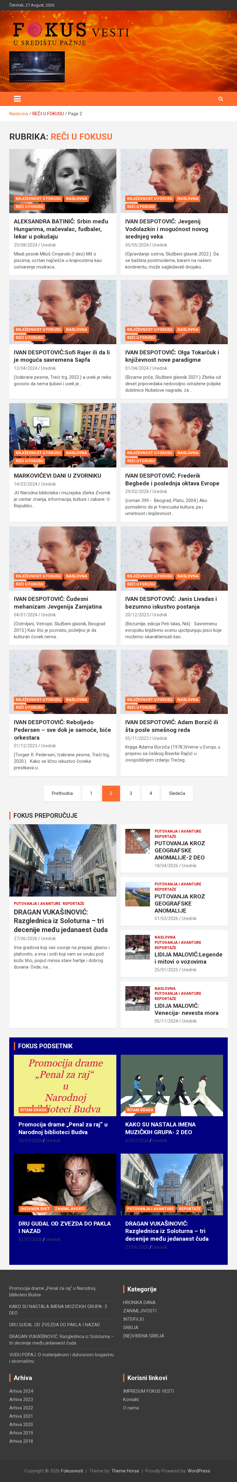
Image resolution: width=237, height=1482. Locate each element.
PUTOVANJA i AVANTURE (37, 903)
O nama (131, 1408)
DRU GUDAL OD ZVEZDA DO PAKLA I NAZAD (54, 1325)
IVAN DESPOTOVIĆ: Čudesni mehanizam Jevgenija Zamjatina (58, 602)
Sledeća (177, 793)
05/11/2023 (137, 738)
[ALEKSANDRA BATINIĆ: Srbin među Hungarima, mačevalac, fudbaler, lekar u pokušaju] (63, 181)
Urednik (48, 245)
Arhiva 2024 (21, 1391)
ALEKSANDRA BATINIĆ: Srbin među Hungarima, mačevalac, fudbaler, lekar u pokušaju (61, 229)
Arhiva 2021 (21, 1416)
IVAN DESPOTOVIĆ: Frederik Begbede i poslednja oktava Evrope (172, 479)
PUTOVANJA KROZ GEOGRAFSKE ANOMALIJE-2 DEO (180, 850)
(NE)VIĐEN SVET (35, 1209)
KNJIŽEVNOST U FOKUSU (38, 198)
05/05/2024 (137, 245)
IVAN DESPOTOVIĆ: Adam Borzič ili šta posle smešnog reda (171, 726)
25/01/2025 (166, 969)
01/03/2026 (166, 918)
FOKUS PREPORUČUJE (45, 815)
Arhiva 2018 (21, 1441)
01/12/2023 (25, 745)
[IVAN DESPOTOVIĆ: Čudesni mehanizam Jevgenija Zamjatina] (63, 558)
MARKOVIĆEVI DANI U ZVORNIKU (57, 475)
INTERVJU (133, 1319)
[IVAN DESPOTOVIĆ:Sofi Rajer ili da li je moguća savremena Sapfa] (63, 312)
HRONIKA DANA (139, 1302)
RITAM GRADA (33, 1110)
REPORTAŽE (73, 903)
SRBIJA (130, 1327)
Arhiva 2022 (21, 1408)
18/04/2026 (166, 865)
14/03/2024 (25, 484)
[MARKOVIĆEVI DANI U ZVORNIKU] (63, 435)
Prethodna (62, 793)
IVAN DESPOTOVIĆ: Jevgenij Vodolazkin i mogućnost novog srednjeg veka (166, 229)
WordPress (199, 1471)
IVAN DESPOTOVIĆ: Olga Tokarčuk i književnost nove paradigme (172, 356)
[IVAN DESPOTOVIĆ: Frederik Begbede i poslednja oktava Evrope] (174, 435)
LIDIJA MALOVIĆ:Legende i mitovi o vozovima (188, 958)
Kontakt (131, 1399)
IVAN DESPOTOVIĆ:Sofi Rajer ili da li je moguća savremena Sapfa (62, 356)
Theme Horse (125, 1471)
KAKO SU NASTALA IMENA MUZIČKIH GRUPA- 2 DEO (160, 1128)
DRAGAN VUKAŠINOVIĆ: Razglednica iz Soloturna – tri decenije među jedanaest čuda (61, 921)
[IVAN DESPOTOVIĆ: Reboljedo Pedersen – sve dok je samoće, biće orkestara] (63, 681)
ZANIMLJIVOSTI (70, 1209)
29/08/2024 (25, 245)
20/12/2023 (137, 614)
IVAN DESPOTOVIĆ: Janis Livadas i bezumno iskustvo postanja (171, 602)
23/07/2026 (30, 1140)
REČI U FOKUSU (29, 207)
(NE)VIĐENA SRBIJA (143, 1336)
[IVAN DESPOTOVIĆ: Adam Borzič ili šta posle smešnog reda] (174, 681)
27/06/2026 (25, 938)
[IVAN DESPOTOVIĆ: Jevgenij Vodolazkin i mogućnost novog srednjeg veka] (174, 181)
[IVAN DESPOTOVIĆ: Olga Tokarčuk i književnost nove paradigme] (174, 312)
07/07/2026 (137, 1140)
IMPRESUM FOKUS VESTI (148, 1391)
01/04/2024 (137, 368)
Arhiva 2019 (21, 1433)
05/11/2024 (166, 1021)
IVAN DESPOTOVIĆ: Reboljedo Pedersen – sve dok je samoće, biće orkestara (62, 730)
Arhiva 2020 (21, 1424)
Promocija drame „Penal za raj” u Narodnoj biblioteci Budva (63, 1128)
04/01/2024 (25, 614)
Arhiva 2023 (21, 1399)
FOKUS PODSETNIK (45, 1046)
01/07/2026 (30, 1239)
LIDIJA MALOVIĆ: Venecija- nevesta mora (186, 1009)
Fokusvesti (72, 1471)
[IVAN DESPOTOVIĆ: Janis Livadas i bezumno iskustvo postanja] (174, 558)
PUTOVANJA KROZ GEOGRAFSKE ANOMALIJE (180, 903)
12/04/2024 (25, 368)
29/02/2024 (137, 491)
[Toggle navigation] (17, 99)
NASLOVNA (76, 198)
